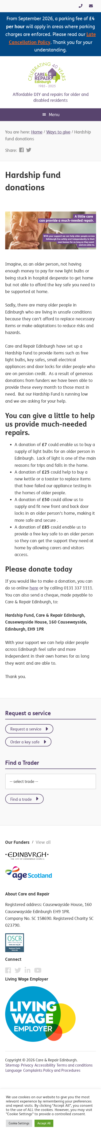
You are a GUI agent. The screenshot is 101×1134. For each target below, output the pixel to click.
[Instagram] (29, 972)
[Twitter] (19, 972)
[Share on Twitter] (28, 150)
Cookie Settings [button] (19, 1123)
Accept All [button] (43, 1123)
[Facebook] (9, 972)
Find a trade (21, 799)
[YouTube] (38, 970)
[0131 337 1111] (80, 5)
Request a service (25, 729)
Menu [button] (54, 115)
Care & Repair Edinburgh (50, 75)
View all (43, 842)
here (34, 588)
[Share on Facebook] (22, 150)
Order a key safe (24, 742)
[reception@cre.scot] (91, 5)
